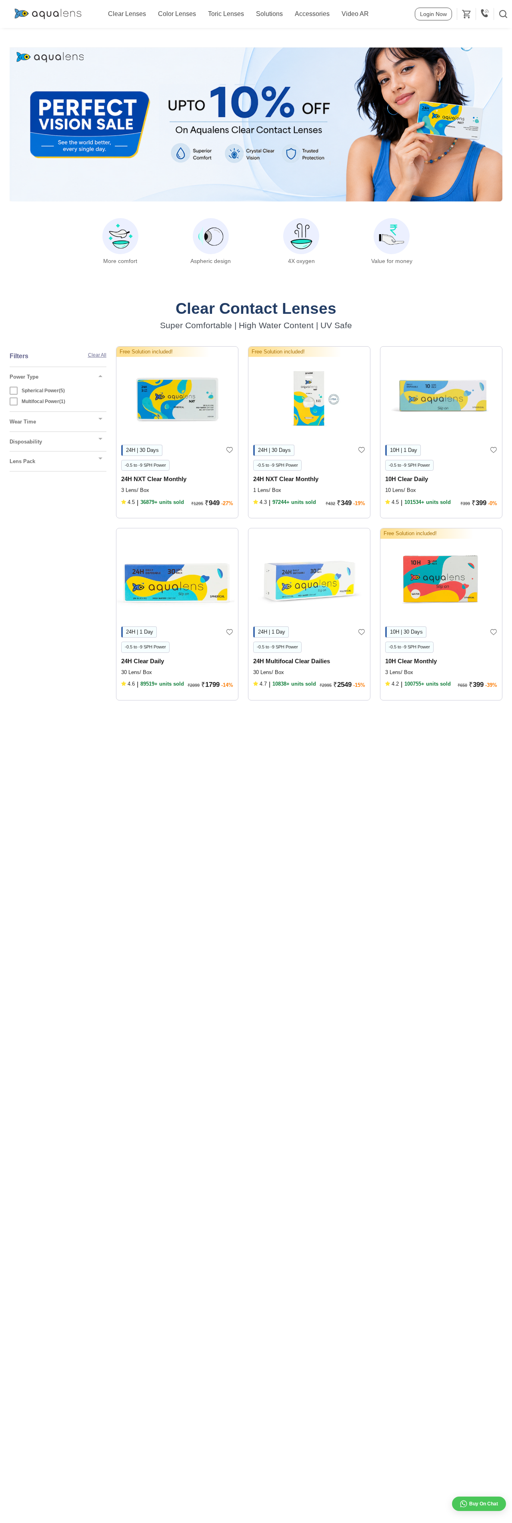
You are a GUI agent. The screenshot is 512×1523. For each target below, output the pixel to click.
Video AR (355, 13)
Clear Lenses (127, 13)
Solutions (269, 13)
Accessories (312, 13)
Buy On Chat (483, 1504)
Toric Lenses (226, 13)
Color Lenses (177, 13)
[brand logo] (48, 14)
